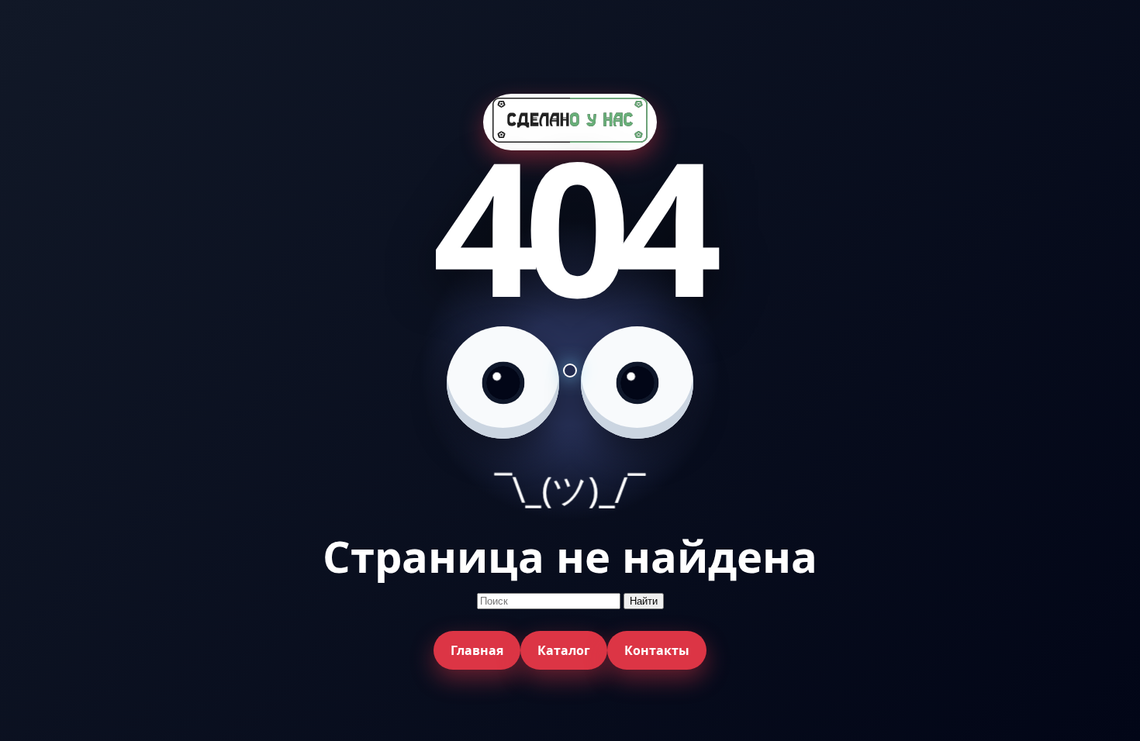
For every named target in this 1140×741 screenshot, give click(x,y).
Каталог (563, 650)
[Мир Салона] (570, 122)
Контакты (656, 650)
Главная (477, 650)
